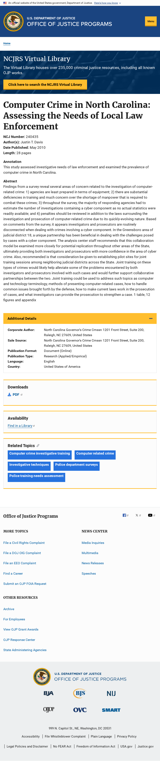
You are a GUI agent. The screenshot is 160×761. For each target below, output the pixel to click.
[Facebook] (127, 518)
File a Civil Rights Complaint (24, 543)
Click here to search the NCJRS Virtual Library (45, 84)
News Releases (93, 563)
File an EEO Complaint (19, 563)
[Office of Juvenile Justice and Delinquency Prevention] (48, 713)
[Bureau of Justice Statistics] (80, 699)
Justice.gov (146, 746)
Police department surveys (76, 464)
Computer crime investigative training (39, 453)
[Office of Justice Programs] (13, 21)
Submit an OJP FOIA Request (24, 584)
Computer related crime (95, 453)
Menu (151, 21)
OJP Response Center (19, 640)
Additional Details (22, 318)
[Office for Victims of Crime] (80, 713)
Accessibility (31, 736)
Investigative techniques (29, 464)
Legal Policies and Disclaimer (27, 746)
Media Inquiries (93, 543)
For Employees (14, 619)
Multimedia (90, 553)
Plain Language (101, 736)
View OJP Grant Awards (20, 629)
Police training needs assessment (36, 476)
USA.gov (126, 746)
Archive (8, 609)
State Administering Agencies (24, 650)
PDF (16, 394)
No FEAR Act (62, 746)
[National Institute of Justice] (111, 696)
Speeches (89, 573)
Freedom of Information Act (95, 746)
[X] (139, 518)
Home (6, 43)
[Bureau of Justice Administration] (49, 696)
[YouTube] (152, 518)
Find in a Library (20, 426)
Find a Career (13, 573)
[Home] (69, 21)
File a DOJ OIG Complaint (22, 553)
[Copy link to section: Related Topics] (37, 445)
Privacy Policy (126, 736)
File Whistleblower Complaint (65, 736)
